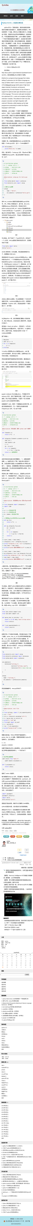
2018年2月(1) (5, 1121)
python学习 (8, 828)
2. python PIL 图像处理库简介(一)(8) (10, 1205)
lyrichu (5, 5)
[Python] (7, 85)
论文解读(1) (4, 1096)
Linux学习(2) (5, 1074)
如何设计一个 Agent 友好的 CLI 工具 (14, 929)
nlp (3, 1038)
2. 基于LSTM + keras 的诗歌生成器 (10, 1001)
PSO (3, 1036)
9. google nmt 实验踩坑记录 (8, 1017)
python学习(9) (5, 1078)
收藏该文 (19, 836)
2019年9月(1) (5, 1105)
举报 (30, 864)
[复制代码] (3, 161)
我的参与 (4, 987)
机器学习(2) (4, 1091)
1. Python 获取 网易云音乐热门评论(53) (11, 1174)
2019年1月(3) (5, 1110)
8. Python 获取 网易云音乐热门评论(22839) (12, 1162)
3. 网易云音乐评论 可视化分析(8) (10, 1208)
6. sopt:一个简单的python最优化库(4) (11, 1185)
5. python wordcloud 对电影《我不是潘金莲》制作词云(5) (16, 1183)
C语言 (15, 830)
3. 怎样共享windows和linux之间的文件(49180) (13, 1150)
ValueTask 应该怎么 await (11, 927)
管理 (22, 16)
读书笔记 (4, 1034)
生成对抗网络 (6, 1047)
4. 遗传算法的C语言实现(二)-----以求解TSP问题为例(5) (15, 1181)
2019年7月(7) (5, 1108)
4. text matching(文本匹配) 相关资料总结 (11, 1007)
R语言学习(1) (5, 1082)
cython (11, 830)
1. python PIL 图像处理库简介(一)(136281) (12, 1146)
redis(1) (3, 1080)
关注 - (14, 842)
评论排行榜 (4, 1171)
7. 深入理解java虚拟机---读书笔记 (10, 1013)
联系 (17, 16)
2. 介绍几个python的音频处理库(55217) (11, 1148)
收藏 (26, 864)
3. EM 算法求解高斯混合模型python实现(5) (12, 1179)
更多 (3, 1049)
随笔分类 (3, 1062)
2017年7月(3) (5, 1129)
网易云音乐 (5, 1045)
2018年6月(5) (5, 1112)
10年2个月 (7, 943)
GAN (3, 1040)
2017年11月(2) (5, 1123)
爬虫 (3, 1032)
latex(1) (3, 1072)
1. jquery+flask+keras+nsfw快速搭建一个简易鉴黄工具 (15, 998)
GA (3, 1043)
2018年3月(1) (5, 1118)
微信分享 (26, 836)
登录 (26, 870)
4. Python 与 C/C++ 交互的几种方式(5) (11, 1210)
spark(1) (4, 1087)
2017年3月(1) (5, 1136)
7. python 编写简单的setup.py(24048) (11, 1160)
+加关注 (4, 846)
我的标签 (4, 991)
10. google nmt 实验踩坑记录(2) (9, 1196)
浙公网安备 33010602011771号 (15, 1221)
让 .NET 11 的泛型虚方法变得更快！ (14, 923)
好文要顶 (6, 836)
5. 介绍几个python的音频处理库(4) (10, 1212)
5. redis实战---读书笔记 (7, 1009)
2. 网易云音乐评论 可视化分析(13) (10, 1177)
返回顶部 (30, 867)
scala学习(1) (5, 1085)
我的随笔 (4, 982)
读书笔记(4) (4, 1089)
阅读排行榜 (4, 1143)
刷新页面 (23, 867)
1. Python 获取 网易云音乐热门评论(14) (11, 1203)
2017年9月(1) (5, 1125)
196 (6, 944)
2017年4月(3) (5, 1134)
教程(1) (3, 1093)
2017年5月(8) (5, 1131)
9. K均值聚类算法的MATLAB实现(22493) (12, 1165)
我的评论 (4, 984)
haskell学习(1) (5, 1067)
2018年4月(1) (5, 1116)
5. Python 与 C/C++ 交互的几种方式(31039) (12, 1154)
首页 (11, 16)
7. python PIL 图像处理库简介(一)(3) (10, 1187)
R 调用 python (10, 858)
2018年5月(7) (5, 1114)
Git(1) (3, 1065)
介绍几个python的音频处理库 (14, 859)
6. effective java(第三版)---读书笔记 (10, 1011)
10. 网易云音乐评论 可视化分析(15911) (11, 1167)
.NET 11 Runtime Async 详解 (12, 925)
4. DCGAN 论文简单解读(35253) (10, 1152)
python (6, 830)
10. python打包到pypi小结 (8, 1020)
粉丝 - (9, 842)
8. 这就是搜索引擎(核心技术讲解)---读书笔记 (12, 1015)
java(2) (3, 1069)
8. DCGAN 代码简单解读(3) (8, 1190)
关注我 (12, 836)
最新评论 (4, 989)
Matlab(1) (4, 1076)
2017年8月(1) (5, 1127)
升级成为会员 (23, 855)
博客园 (6, 16)
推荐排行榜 (4, 1200)
